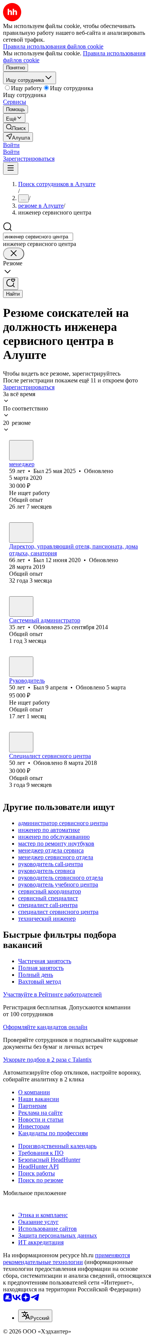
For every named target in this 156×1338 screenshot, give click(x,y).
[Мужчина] (21, 450)
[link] (16, 127)
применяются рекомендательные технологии (66, 1258)
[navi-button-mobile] (10, 168)
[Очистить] (13, 254)
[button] (11, 145)
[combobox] (38, 237)
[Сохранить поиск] (10, 283)
